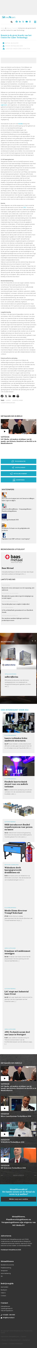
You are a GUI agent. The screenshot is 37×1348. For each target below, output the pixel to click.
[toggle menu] (34, 22)
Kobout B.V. (10, 677)
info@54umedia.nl (8, 1317)
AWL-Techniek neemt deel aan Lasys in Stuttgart (17, 1033)
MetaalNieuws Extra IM (10, 601)
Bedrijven (4, 1290)
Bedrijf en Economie (7, 1265)
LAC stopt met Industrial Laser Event (17, 992)
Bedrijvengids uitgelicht (13, 549)
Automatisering (10, 821)
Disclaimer (26, 1340)
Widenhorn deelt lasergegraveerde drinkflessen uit (13, 870)
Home (3, 28)
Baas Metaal (8, 568)
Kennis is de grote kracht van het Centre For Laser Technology (16, 36)
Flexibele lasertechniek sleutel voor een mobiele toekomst (16, 784)
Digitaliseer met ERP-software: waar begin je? (16, 539)
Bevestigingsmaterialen (13, 674)
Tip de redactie (20, 461)
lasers (8, 400)
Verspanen (4, 1270)
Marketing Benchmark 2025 (10, 520)
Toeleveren (6, 585)
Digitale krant (20, 467)
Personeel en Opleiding (10, 593)
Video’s (3, 1293)
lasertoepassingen (8, 402)
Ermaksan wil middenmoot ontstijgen (17, 952)
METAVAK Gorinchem (12, 864)
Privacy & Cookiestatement (11, 1340)
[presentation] (31, 641)
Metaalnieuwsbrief (20, 473)
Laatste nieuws (8, 579)
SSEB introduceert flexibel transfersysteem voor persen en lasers (18, 827)
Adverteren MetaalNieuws (10, 1336)
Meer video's (18, 1175)
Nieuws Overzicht (12, 28)
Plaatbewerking (7, 607)
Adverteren (20, 480)
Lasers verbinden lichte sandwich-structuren (16, 739)
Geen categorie (10, 948)
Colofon (23, 1336)
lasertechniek (17, 400)
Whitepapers (8, 489)
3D (2, 1276)
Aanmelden (4, 1287)
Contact (3, 1295)
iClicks (3, 1332)
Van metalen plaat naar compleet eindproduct (16, 604)
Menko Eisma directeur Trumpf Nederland (16, 911)
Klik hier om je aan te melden (18, 1199)
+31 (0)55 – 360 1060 (9, 1314)
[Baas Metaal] (13, 566)
